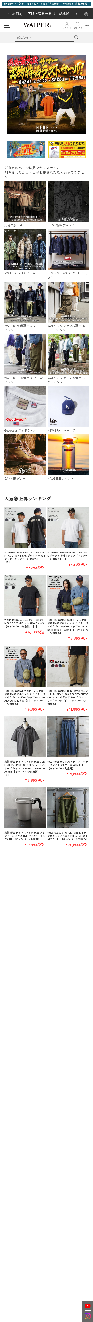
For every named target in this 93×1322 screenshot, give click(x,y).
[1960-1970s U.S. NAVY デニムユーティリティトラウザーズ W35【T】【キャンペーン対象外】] (68, 736)
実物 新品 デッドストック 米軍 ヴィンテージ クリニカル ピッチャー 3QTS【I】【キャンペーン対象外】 (24, 836)
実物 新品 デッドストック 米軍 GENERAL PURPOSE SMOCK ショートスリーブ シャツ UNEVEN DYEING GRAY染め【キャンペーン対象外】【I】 (24, 768)
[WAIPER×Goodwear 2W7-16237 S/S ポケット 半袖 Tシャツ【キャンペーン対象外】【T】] (68, 527)
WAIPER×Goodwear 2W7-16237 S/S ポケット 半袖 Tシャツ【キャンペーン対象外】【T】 (67, 555)
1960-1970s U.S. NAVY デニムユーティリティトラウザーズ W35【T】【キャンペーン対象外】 (67, 765)
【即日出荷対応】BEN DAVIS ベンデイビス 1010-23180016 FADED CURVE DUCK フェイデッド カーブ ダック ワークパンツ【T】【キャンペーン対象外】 (67, 697)
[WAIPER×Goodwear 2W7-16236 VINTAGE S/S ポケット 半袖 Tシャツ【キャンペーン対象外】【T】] (25, 595)
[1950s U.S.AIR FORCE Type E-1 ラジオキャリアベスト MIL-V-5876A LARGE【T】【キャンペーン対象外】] (68, 807)
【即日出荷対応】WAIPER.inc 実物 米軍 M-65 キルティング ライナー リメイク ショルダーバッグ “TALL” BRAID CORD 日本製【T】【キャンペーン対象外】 (24, 697)
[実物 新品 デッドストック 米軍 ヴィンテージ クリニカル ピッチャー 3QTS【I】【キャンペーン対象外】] (25, 807)
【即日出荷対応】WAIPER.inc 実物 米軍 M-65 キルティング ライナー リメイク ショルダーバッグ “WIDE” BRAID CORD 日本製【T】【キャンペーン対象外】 (67, 626)
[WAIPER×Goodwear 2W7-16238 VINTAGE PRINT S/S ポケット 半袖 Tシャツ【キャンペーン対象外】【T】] (25, 527)
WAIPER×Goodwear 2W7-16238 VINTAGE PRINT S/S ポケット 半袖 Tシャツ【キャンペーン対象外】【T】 (24, 557)
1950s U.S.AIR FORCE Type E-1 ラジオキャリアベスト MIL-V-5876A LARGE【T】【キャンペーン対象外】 (67, 836)
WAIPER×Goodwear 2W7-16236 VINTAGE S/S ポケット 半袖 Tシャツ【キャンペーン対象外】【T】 (24, 623)
